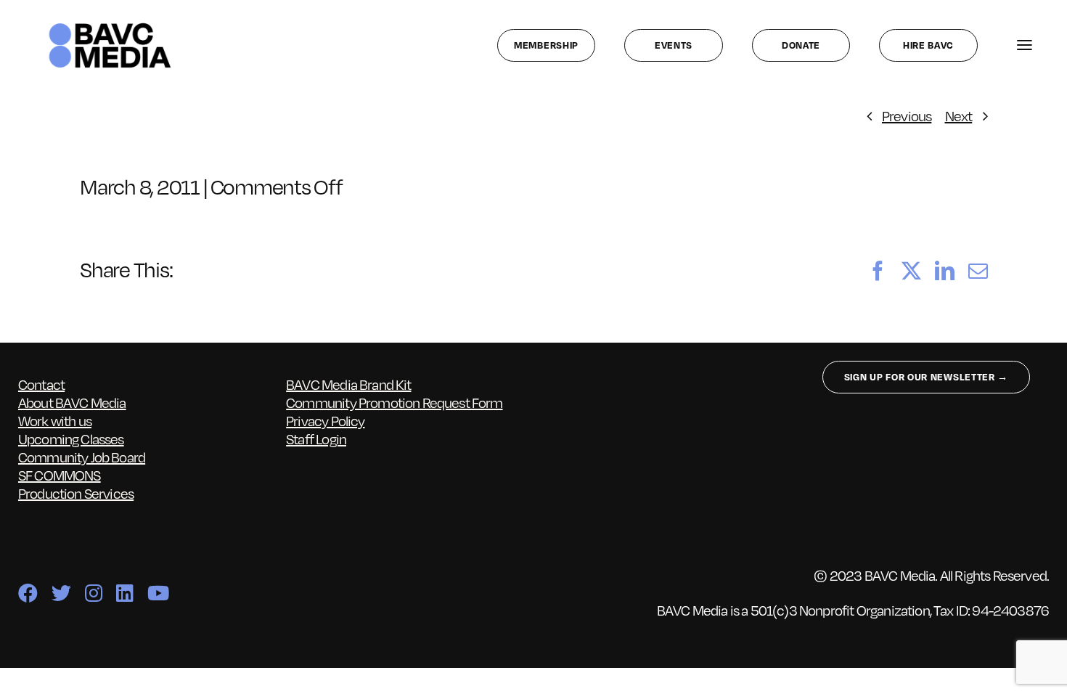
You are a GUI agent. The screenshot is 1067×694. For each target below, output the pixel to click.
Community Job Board (81, 457)
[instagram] (93, 593)
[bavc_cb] (110, 25)
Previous (906, 115)
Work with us (54, 420)
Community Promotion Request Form (394, 402)
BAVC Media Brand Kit (348, 384)
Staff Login (316, 438)
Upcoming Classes (71, 438)
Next (959, 115)
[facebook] (27, 593)
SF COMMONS (59, 475)
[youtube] (157, 593)
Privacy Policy (325, 420)
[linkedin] (124, 593)
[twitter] (61, 593)
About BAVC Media (72, 402)
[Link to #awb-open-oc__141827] (1024, 45)
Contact (41, 384)
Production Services (76, 493)
